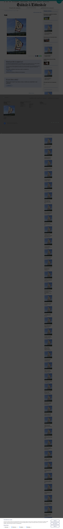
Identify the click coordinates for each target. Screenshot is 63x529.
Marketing (28, 527)
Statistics (21, 527)
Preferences (14, 527)
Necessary (6, 527)
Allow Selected (55, 523)
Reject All (55, 526)
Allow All (55, 520)
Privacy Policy (6, 525)
